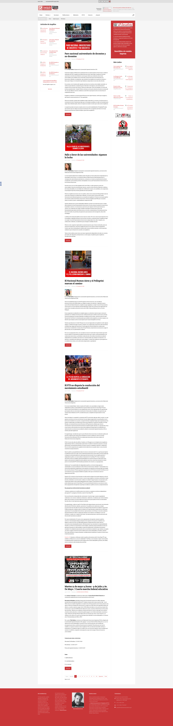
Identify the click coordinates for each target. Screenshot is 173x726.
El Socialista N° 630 (80, 160)
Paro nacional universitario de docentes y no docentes (85, 55)
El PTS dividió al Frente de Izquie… (118, 106)
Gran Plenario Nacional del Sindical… (54, 29)
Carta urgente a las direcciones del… (117, 67)
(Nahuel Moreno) (63, 710)
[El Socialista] (123, 25)
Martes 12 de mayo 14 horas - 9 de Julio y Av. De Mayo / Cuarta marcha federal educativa (86, 588)
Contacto (90, 15)
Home (41, 15)
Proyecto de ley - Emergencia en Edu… (118, 87)
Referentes (75, 15)
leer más (50, 89)
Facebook (99, 1)
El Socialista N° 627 (80, 390)
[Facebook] (0, 182)
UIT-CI (109, 1)
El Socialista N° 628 (80, 286)
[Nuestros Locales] (123, 133)
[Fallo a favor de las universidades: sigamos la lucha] (78, 137)
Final (106, 676)
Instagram (102, 1)
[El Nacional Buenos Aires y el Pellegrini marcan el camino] (78, 263)
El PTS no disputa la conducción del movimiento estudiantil (82, 386)
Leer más (68, 114)
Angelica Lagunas (56, 18)
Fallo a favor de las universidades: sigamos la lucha (86, 156)
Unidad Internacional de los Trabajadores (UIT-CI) (99, 703)
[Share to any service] (0, 185)
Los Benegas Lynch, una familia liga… (117, 77)
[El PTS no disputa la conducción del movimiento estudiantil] (78, 368)
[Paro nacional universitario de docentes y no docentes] (78, 36)
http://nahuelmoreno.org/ (78, 708)
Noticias (48, 15)
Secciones (56, 15)
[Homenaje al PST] (123, 115)
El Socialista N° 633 (80, 59)
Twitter (104, 1)
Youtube (107, 1)
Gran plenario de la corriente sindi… (53, 51)
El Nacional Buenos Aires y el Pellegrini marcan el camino (84, 282)
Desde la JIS (67, 537)
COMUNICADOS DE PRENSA (82, 591)
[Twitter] (0, 183)
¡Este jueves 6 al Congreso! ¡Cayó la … (121, 7)
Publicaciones (65, 15)
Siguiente (101, 676)
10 (96, 676)
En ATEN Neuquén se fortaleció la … (54, 63)
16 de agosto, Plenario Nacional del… (54, 40)
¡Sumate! (98, 15)
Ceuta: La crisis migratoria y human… (118, 96)
